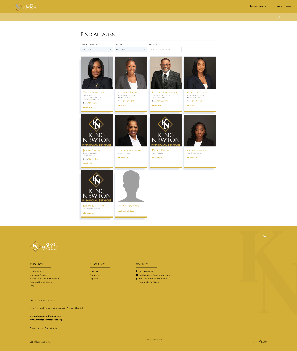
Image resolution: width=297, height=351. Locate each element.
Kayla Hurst (160, 150)
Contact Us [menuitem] (95, 275)
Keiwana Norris (129, 92)
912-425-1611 (197, 101)
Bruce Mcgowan (95, 206)
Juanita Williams (129, 150)
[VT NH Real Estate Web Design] (259, 342)
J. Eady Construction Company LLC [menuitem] (47, 279)
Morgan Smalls (198, 92)
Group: (118, 44)
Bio (90, 107)
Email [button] (85, 107)
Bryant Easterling (165, 92)
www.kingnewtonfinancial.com (46, 316)
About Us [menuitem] (94, 271)
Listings (124, 157)
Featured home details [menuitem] (41, 282)
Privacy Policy (154, 340)
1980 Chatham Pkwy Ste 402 (152, 281)
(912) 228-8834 (259, 6)
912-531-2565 (93, 159)
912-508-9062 (93, 103)
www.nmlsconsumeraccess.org (46, 320)
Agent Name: (155, 44)
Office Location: (89, 44)
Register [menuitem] (94, 279)
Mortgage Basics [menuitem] (38, 275)
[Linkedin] (279, 17)
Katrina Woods (197, 150)
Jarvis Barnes (92, 150)
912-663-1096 (162, 101)
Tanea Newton (93, 92)
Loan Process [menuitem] (36, 271)
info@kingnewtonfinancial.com (154, 275)
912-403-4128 (128, 101)
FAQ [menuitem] (32, 286)
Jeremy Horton (128, 206)
